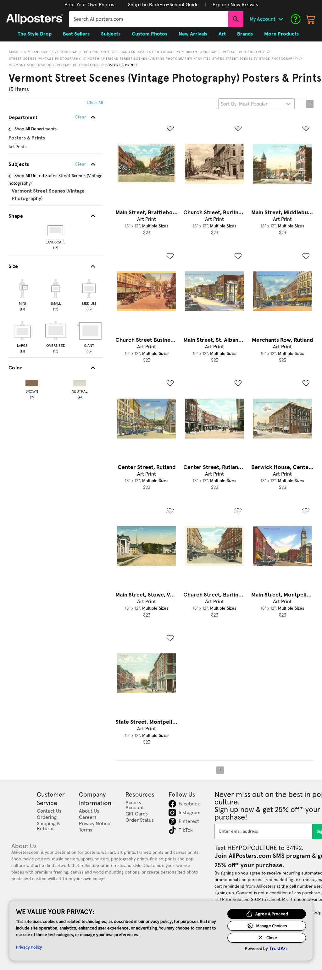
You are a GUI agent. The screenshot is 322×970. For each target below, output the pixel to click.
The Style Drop (35, 33)
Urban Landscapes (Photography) (148, 52)
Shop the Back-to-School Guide (163, 4)
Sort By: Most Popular (244, 103)
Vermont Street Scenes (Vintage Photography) (54, 65)
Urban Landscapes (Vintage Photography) (226, 52)
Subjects (17, 52)
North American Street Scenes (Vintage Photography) (139, 58)
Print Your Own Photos (89, 4)
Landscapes (43, 52)
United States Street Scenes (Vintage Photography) (248, 58)
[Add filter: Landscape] (55, 230)
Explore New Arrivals (235, 4)
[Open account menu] (280, 19)
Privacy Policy (29, 947)
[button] (89, 4)
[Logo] (34, 19)
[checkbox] (22, 294)
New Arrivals (193, 33)
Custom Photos (149, 33)
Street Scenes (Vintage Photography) (45, 58)
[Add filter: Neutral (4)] (79, 381)
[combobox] (148, 19)
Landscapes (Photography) (85, 52)
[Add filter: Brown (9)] (32, 381)
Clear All (95, 103)
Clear (80, 164)
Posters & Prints (121, 65)
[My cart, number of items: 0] (311, 19)
